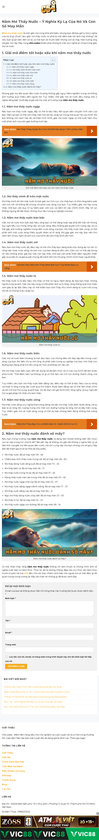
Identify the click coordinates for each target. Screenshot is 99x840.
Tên (7, 620)
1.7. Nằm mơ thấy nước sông (21, 84)
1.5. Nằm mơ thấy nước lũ (20, 78)
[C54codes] (49, 7)
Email (8, 632)
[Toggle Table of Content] (52, 60)
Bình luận (10, 598)
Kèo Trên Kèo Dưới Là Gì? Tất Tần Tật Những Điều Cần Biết (34, 707)
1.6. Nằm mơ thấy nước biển (21, 81)
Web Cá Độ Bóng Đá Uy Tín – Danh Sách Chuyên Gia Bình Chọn (37, 692)
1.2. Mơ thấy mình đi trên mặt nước (24, 70)
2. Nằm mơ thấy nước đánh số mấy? (23, 87)
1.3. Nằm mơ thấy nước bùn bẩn (23, 73)
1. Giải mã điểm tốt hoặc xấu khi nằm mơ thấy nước (30, 64)
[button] (3, 7)
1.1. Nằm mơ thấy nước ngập (21, 67)
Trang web (10, 644)
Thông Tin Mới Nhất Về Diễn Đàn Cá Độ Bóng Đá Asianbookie (35, 697)
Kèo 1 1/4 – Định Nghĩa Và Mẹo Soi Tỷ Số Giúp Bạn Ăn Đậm (33, 702)
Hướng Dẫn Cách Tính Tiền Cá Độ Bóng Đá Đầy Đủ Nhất (33, 687)
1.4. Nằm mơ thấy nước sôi (21, 75)
